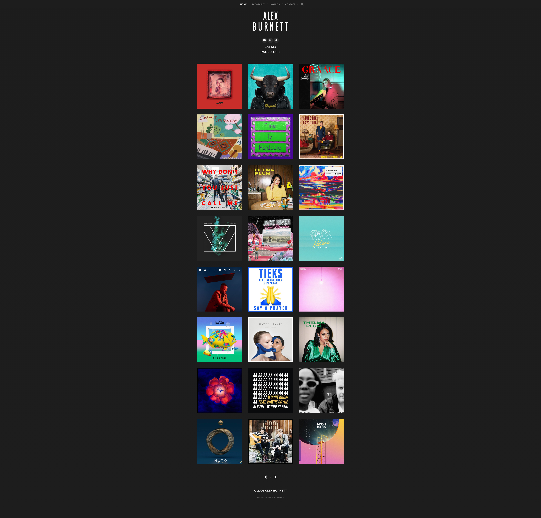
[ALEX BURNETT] (270, 21)
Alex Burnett (276, 490)
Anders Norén (276, 497)
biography (258, 4)
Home (243, 4)
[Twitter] (276, 40)
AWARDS (275, 4)
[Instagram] (270, 40)
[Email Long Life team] (264, 40)
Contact (290, 4)
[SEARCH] (302, 4)
